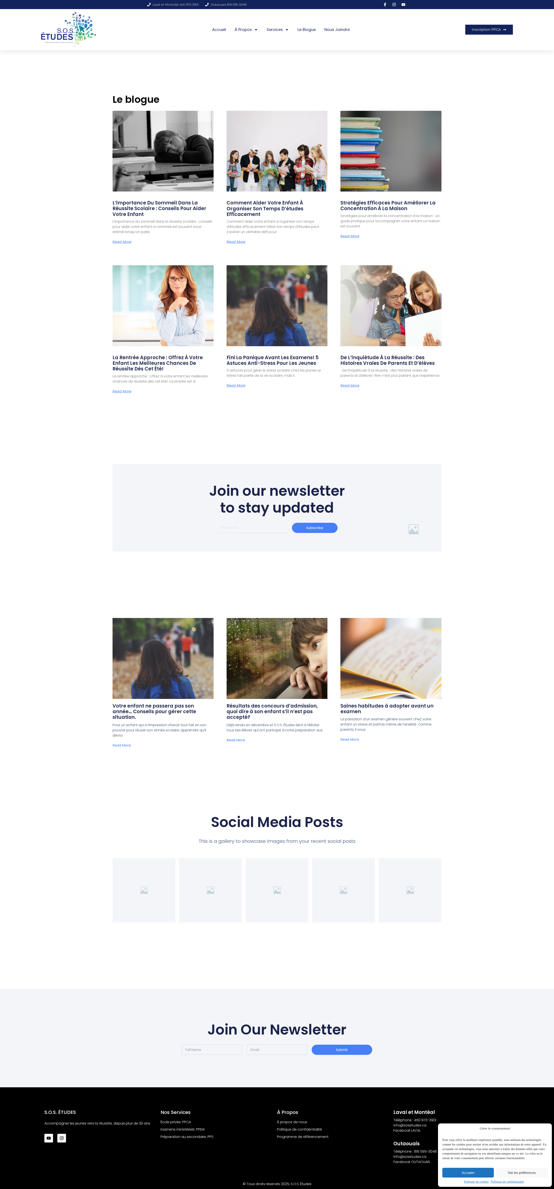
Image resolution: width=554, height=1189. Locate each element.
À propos (243, 29)
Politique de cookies (476, 1181)
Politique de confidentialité (507, 1181)
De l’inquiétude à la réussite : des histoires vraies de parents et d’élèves (387, 360)
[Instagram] (61, 1138)
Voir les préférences (522, 1173)
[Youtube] (48, 1138)
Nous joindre (337, 29)
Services (275, 29)
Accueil (219, 29)
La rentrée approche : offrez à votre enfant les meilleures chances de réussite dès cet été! (158, 363)
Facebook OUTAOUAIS (411, 1161)
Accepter (468, 1173)
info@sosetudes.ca (409, 1125)
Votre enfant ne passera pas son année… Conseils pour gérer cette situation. (154, 712)
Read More (122, 242)
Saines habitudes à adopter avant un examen (386, 709)
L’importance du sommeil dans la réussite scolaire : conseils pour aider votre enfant (159, 209)
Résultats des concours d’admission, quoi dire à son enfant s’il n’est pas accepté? (272, 712)
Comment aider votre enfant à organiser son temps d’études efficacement (265, 209)
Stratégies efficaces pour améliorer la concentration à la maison (388, 206)
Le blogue (307, 29)
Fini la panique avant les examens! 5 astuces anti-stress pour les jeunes (273, 360)
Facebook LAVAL (406, 1130)
